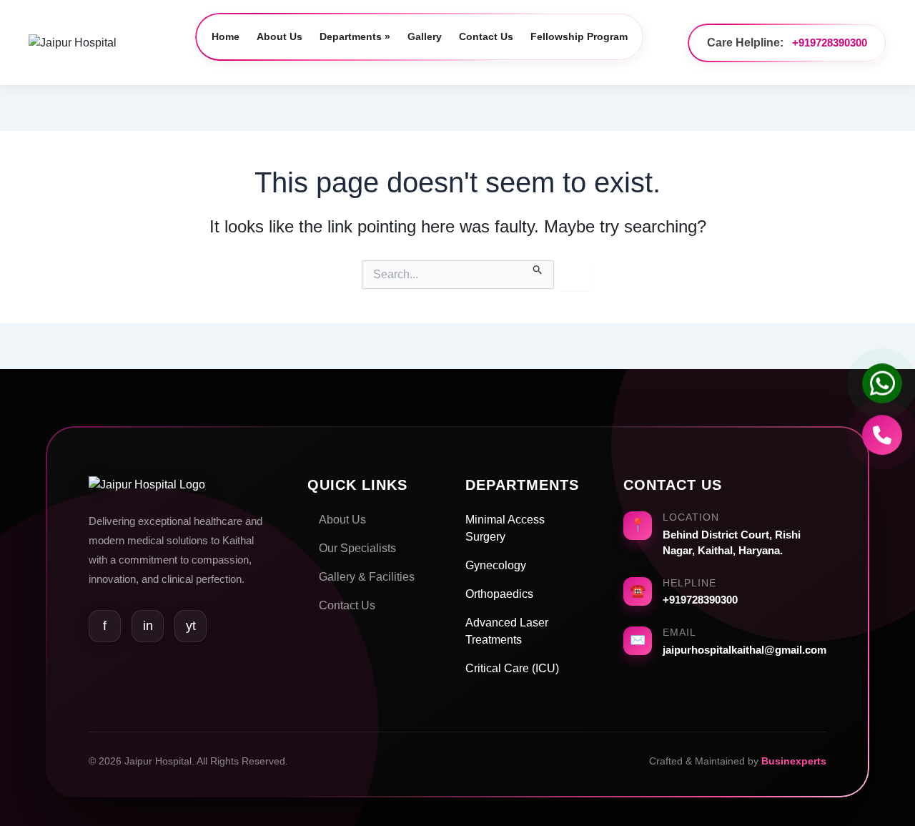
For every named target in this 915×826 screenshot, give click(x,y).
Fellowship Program (579, 36)
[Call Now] (882, 438)
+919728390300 (829, 42)
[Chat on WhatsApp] (882, 387)
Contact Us (486, 36)
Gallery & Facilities (367, 577)
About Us (279, 36)
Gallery (424, 36)
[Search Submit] (538, 267)
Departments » (355, 36)
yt (191, 626)
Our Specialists (357, 548)
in (148, 626)
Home (225, 36)
